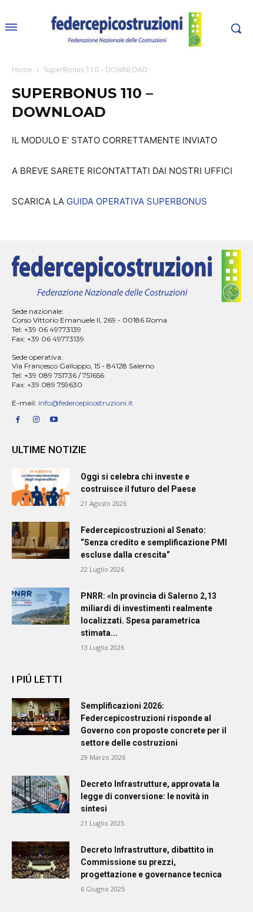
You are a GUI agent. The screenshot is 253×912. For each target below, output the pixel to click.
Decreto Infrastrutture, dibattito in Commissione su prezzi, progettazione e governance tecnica (151, 862)
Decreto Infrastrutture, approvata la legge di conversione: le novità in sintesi (150, 796)
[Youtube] (54, 420)
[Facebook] (18, 420)
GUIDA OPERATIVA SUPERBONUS (136, 201)
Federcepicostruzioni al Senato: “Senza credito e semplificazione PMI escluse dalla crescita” (154, 542)
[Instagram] (36, 420)
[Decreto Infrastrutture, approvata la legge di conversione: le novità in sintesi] (40, 794)
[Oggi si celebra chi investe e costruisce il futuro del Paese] (40, 486)
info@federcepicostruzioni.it (85, 402)
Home (22, 70)
